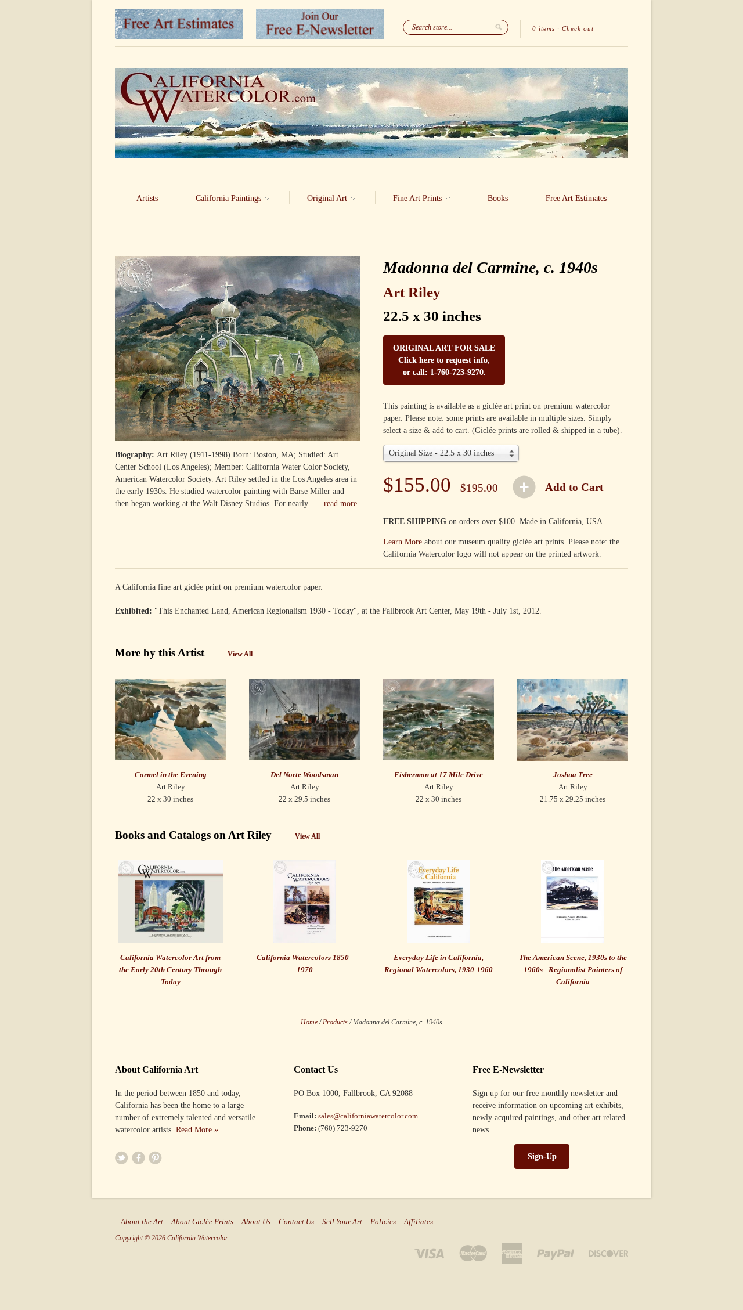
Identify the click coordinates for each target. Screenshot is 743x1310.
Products (335, 1022)
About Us (255, 1222)
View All (240, 654)
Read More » (197, 1129)
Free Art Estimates (576, 198)
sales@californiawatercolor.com (368, 1115)
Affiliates (418, 1222)
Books (498, 198)
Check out (578, 28)
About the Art (142, 1222)
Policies (383, 1222)
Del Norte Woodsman (304, 774)
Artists (147, 198)
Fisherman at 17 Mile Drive (438, 774)
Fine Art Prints (418, 198)
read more (340, 503)
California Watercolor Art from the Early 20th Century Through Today (170, 969)
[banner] (371, 113)
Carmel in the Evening (171, 774)
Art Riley (412, 292)
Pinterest (155, 1157)
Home (309, 1022)
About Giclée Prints (202, 1222)
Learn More (402, 541)
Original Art (328, 198)
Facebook (138, 1157)
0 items (543, 28)
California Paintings (230, 198)
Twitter (121, 1157)
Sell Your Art (342, 1222)
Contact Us (296, 1222)
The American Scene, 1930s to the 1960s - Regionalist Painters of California (573, 969)
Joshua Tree (573, 774)
